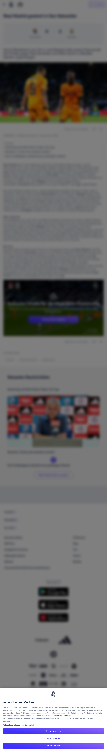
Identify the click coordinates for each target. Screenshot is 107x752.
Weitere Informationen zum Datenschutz (19, 725)
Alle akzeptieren (53, 731)
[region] (53, 720)
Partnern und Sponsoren (61, 716)
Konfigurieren (53, 738)
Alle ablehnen (53, 745)
